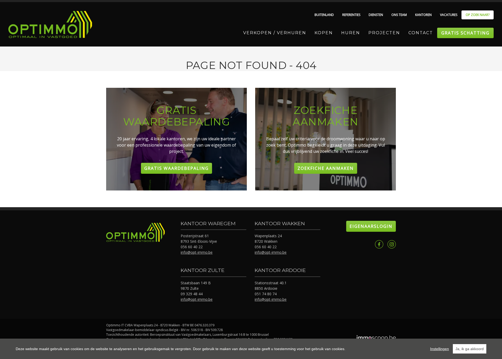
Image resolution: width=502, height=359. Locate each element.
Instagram (391, 244)
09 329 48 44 (192, 293)
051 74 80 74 (266, 293)
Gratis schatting (465, 33)
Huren (350, 32)
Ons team (399, 15)
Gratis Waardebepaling (176, 168)
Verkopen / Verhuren (274, 32)
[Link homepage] (50, 24)
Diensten (376, 15)
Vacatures (448, 15)
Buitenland (324, 15)
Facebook (379, 244)
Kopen (324, 32)
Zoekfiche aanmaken (326, 168)
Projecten (384, 32)
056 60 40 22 (192, 246)
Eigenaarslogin (371, 226)
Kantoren (423, 15)
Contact (420, 32)
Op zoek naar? (477, 15)
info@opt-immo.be (197, 252)
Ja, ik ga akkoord (469, 349)
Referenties (351, 15)
